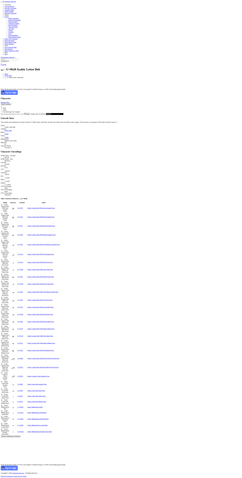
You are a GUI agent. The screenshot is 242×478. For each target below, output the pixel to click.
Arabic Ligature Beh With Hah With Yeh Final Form (43, 367)
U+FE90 (20, 390)
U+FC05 (20, 208)
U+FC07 (20, 226)
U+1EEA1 (20, 431)
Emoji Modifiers (13, 35)
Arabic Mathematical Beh (35, 407)
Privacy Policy (22, 476)
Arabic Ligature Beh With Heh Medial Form (40, 350)
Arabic (7, 134)
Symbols (11, 32)
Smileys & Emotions (14, 20)
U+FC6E (20, 292)
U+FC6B (20, 269)
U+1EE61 (20, 419)
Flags (10, 34)
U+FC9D (20, 314)
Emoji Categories (13, 18)
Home (6, 74)
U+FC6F (20, 300)
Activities (11, 28)
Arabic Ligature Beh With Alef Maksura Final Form (42, 292)
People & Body (13, 22)
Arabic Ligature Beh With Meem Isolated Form (41, 235)
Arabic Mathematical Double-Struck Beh (39, 431)
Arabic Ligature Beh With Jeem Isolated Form (41, 208)
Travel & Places (13, 27)
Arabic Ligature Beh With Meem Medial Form (41, 343)
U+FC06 (20, 217)
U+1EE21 (20, 412)
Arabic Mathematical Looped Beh (37, 425)
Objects (10, 30)
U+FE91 (20, 396)
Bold (4, 108)
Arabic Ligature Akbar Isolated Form (38, 376)
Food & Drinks (12, 25)
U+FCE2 (20, 350)
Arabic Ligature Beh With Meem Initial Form (40, 329)
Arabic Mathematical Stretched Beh (37, 419)
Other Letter (8, 76)
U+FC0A (20, 254)
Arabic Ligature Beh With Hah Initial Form (40, 314)
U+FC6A (20, 262)
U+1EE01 (20, 407)
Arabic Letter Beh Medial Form (36, 401)
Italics (5, 110)
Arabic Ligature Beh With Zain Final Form (40, 269)
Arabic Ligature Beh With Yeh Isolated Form (40, 254)
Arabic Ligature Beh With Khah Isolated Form (41, 226)
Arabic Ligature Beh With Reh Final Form (40, 262)
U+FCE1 (20, 343)
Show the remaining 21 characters (11, 436)
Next (7, 102)
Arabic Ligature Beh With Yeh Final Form (39, 300)
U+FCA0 (20, 336)
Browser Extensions (7, 476)
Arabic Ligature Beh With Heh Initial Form (40, 336)
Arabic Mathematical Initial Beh (36, 412)
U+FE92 (20, 401)
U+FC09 (20, 244)
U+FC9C (20, 307)
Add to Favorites (6, 104)
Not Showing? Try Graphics (11, 112)
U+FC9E (20, 321)
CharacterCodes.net (18, 473)
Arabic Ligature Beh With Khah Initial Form (40, 321)
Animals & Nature (13, 23)
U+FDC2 (20, 367)
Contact (15, 476)
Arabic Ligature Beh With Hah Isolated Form (40, 217)
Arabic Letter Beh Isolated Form (37, 384)
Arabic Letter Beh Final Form (36, 390)
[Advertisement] (57, 84)
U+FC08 (20, 235)
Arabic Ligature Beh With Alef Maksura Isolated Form (43, 244)
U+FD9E (20, 358)
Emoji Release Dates (14, 37)
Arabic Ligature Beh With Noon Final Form (40, 284)
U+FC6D (20, 284)
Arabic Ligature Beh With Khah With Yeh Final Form (43, 358)
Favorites (3, 64)
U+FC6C (20, 277)
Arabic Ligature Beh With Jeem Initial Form (40, 307)
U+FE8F (20, 384)
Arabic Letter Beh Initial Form (36, 396)
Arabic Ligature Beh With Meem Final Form (40, 277)
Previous (3, 102)
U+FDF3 (20, 376)
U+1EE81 (20, 425)
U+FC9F (20, 329)
